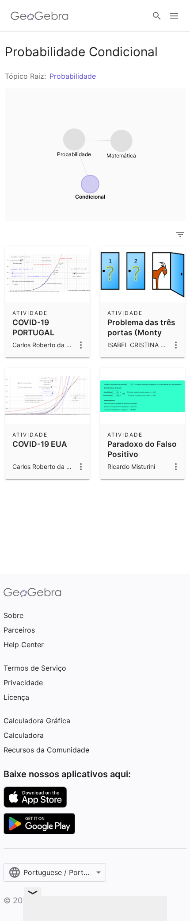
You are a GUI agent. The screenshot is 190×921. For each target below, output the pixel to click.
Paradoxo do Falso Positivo (142, 448)
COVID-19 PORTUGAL (33, 327)
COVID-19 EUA (39, 444)
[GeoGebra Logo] (39, 16)
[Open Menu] (174, 16)
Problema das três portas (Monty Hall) (141, 332)
